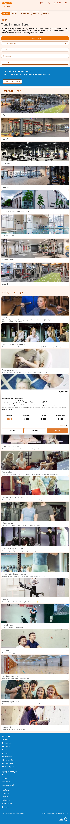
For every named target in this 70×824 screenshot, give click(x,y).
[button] (49, 2)
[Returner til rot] (2, 6)
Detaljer (62, 425)
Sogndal (36, 13)
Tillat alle (57, 430)
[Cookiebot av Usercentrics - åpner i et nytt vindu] (60, 392)
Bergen (5, 13)
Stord (45, 13)
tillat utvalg (35, 430)
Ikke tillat (12, 430)
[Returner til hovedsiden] (7, 3)
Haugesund (25, 13)
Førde (14, 13)
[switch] (26, 419)
